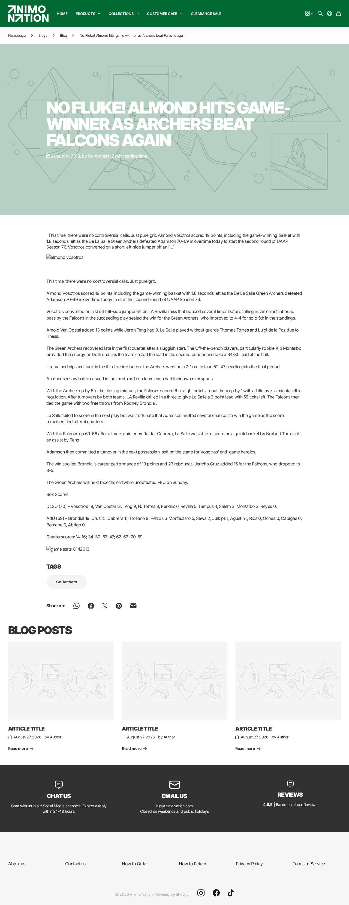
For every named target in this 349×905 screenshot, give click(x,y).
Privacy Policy (249, 863)
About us (16, 863)
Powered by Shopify (171, 894)
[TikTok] (231, 893)
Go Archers (66, 581)
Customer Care (162, 13)
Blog (63, 35)
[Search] (320, 13)
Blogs (42, 35)
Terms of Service (309, 863)
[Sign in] (329, 13)
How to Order (135, 863)
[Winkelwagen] (338, 13)
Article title (26, 728)
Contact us (75, 863)
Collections (121, 13)
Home (62, 13)
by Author (52, 737)
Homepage (17, 35)
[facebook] (216, 893)
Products (85, 13)
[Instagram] (200, 893)
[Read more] (309, 13)
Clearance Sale (206, 13)
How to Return (192, 863)
